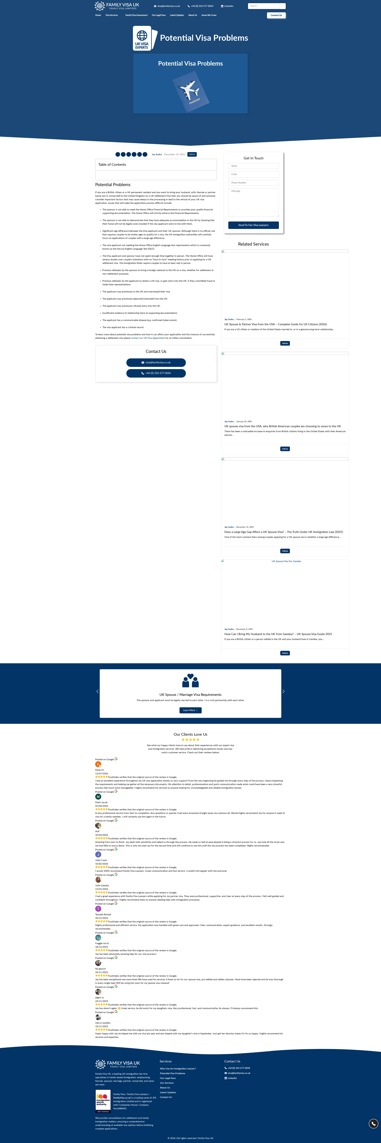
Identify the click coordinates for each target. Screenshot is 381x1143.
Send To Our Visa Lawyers (253, 225)
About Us (192, 15)
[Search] (283, 6)
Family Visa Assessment (136, 15)
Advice (192, 154)
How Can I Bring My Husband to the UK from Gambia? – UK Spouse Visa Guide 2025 (278, 634)
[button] (117, 154)
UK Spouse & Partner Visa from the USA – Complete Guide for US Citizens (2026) (275, 324)
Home (98, 15)
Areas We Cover (209, 15)
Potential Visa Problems (172, 1073)
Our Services (167, 1083)
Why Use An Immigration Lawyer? (178, 1068)
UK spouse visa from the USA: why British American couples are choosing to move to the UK (282, 426)
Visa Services (112, 15)
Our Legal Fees (159, 15)
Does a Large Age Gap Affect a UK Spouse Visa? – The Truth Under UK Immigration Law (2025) (283, 532)
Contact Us (166, 1097)
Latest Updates (177, 15)
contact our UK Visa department (148, 338)
